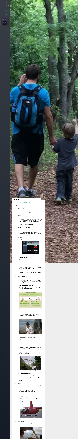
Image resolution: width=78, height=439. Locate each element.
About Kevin (7, 7)
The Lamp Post (6, 2)
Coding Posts (7, 10)
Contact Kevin (7, 14)
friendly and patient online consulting (25, 202)
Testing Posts (7, 11)
